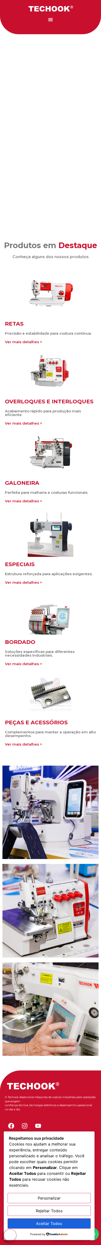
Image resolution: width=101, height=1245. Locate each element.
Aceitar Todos (49, 1223)
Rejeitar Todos (49, 1210)
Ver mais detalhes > (23, 342)
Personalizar (49, 1198)
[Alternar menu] (50, 19)
